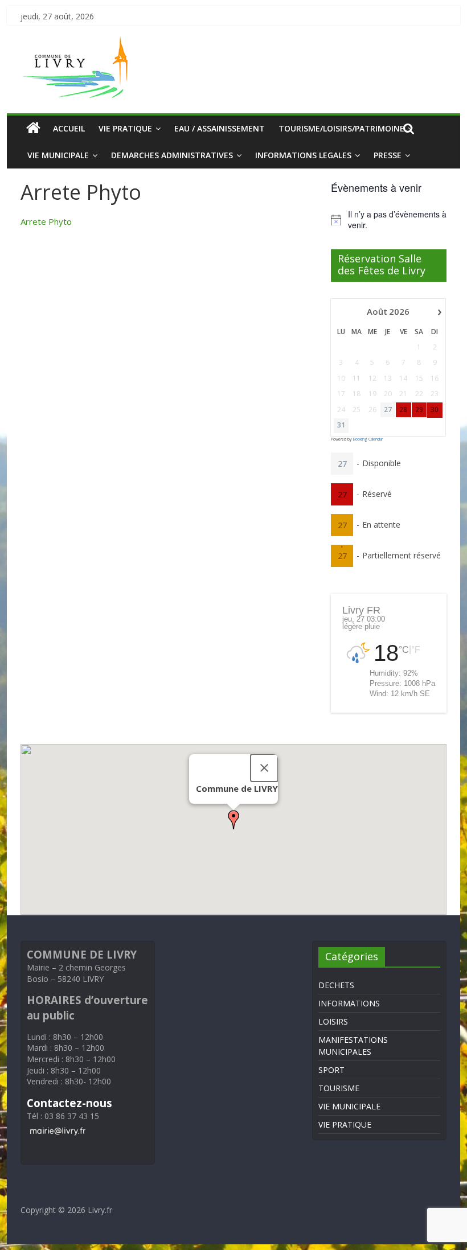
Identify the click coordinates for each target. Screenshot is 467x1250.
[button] (233, 819)
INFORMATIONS (349, 1003)
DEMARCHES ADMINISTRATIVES (172, 155)
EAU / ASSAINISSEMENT (219, 128)
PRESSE (388, 155)
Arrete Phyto (46, 221)
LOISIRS (333, 1021)
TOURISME (338, 1088)
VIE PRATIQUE (125, 128)
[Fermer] (264, 768)
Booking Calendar (368, 439)
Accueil (69, 128)
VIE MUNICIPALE (58, 155)
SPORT (331, 1069)
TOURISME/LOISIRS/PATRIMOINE (341, 128)
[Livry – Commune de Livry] (77, 43)
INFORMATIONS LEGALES (303, 155)
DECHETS (336, 985)
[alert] (388, 220)
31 (341, 425)
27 (388, 409)
